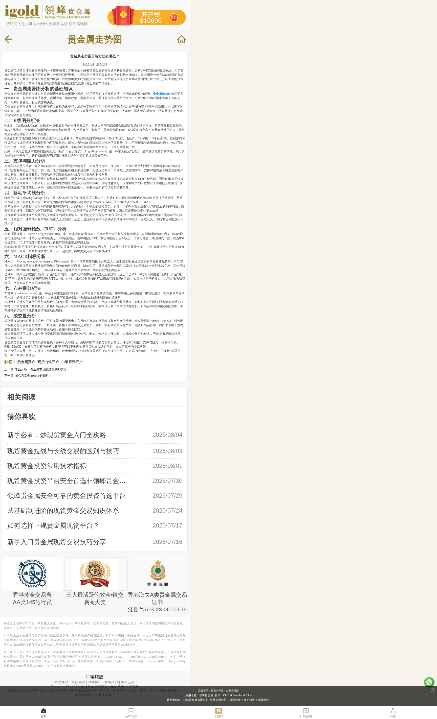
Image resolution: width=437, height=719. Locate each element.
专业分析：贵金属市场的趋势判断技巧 (41, 369)
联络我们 (111, 682)
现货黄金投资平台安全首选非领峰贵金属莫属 (68, 481)
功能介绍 (263, 699)
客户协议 (249, 699)
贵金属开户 (26, 362)
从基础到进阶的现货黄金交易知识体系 (63, 510)
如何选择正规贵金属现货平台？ (53, 525)
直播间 (218, 716)
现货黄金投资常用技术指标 (46, 466)
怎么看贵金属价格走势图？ (33, 375)
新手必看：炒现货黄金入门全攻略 (56, 435)
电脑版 (97, 677)
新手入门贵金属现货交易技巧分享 (56, 542)
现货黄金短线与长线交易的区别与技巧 (63, 451)
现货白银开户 (48, 362)
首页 (44, 716)
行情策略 (306, 716)
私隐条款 (62, 682)
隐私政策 (235, 699)
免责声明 (78, 682)
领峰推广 (95, 682)
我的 (393, 716)
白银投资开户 (72, 362)
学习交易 (128, 682)
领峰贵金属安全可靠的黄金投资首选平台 (66, 495)
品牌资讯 (131, 716)
